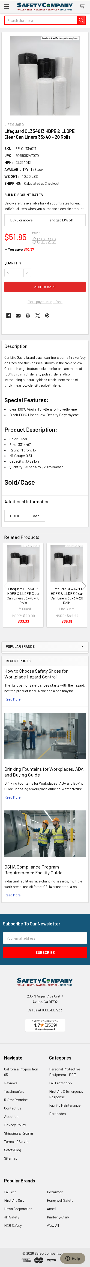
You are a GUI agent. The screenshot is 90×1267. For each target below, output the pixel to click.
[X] (37, 315)
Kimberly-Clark (58, 1217)
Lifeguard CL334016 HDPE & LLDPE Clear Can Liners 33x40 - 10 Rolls (23, 595)
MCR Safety (13, 1225)
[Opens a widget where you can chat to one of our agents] (72, 1259)
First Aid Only (14, 1200)
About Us (11, 1116)
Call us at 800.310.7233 (45, 1010)
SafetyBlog (12, 1150)
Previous (6, 586)
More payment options (45, 301)
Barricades (57, 1113)
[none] (45, 76)
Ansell (51, 1208)
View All (53, 1225)
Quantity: (13, 263)
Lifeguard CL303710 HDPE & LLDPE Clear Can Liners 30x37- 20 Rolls (67, 595)
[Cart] (83, 6)
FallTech (10, 1192)
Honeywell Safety (60, 1200)
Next (84, 586)
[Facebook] (8, 315)
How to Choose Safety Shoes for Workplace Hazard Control (36, 673)
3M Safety (11, 1217)
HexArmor (55, 1192)
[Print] (28, 315)
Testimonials (14, 1091)
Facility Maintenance (65, 1105)
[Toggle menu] (6, 6)
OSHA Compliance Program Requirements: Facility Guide (33, 869)
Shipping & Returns (19, 1133)
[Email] (18, 315)
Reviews (11, 1083)
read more (12, 699)
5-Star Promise (16, 1099)
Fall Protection (60, 1083)
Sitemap (10, 1158)
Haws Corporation (18, 1208)
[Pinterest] (47, 315)
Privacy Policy (15, 1124)
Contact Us (12, 1108)
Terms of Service (17, 1141)
